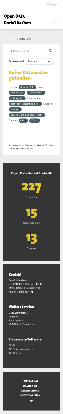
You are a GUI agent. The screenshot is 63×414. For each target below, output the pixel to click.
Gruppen (31, 248)
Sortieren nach (16, 61)
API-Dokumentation (17, 149)
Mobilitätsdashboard (20, 324)
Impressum (30, 381)
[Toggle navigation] (55, 20)
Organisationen (31, 222)
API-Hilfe (14, 353)
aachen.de (30, 386)
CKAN (12, 345)
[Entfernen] (33, 87)
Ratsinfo (13, 316)
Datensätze (25, 39)
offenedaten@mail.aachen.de (24, 287)
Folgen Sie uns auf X (20, 291)
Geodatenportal (17, 312)
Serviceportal (16, 320)
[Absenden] (50, 51)
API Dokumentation (20, 349)
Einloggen (52, 4)
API (46, 145)
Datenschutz (30, 390)
